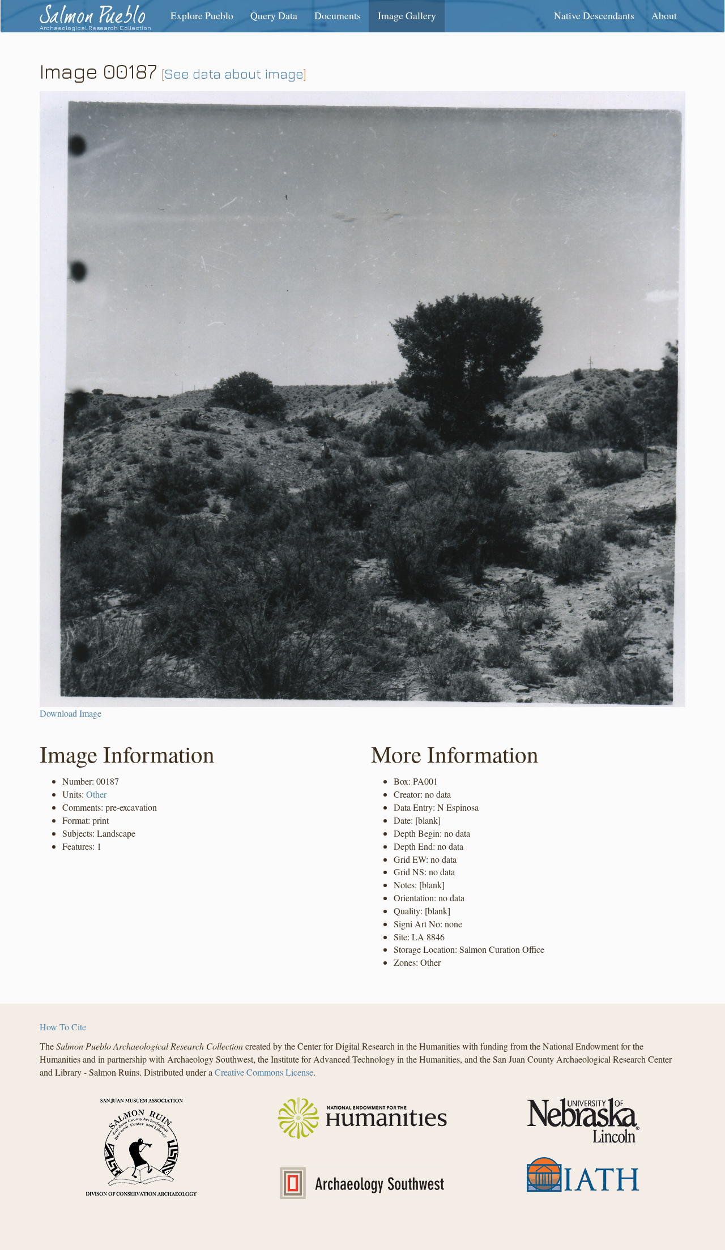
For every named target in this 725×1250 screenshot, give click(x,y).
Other (96, 794)
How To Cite (63, 1027)
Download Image (70, 713)
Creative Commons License (264, 1072)
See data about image (234, 74)
